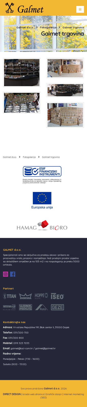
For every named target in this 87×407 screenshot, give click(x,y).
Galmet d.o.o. (25, 27)
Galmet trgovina (73, 27)
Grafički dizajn (54, 394)
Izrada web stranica (33, 394)
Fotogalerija (48, 27)
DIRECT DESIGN (12, 394)
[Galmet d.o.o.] (25, 7)
